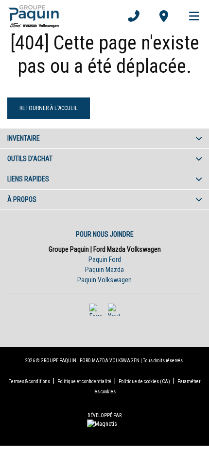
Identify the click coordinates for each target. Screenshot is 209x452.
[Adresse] (164, 16)
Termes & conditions (29, 381)
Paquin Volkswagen (104, 280)
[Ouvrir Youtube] (114, 310)
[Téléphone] (134, 16)
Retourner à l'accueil (48, 108)
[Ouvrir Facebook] (95, 310)
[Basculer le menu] (190, 16)
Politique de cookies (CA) (144, 381)
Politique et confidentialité (84, 381)
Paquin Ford (104, 259)
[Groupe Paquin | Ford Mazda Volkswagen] (34, 16)
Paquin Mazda (104, 270)
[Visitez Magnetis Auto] (104, 423)
